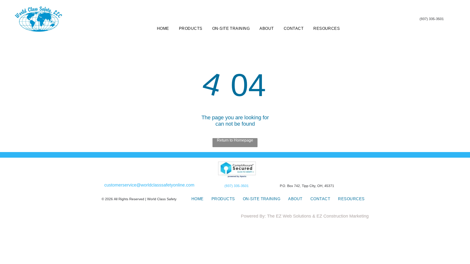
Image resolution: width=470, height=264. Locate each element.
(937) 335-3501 (236, 186)
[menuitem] (163, 28)
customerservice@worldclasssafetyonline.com (149, 185)
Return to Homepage (235, 140)
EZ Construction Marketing (343, 216)
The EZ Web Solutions (289, 216)
